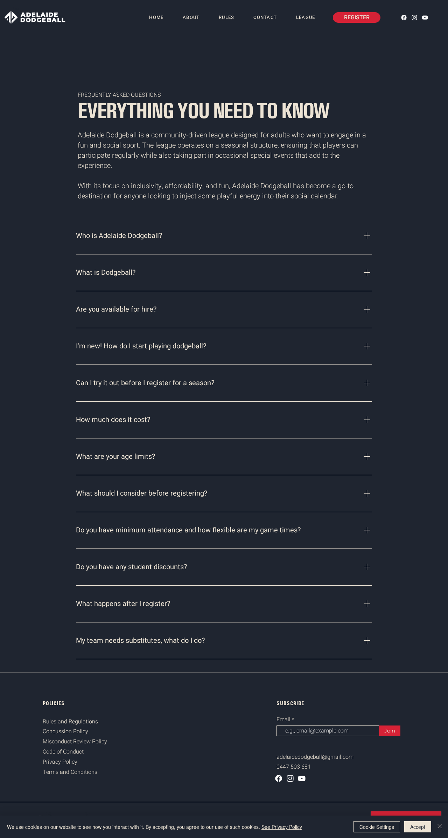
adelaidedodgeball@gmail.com (315, 757)
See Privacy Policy (281, 826)
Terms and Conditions (70, 772)
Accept (417, 826)
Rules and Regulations (70, 721)
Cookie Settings (376, 826)
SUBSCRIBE (290, 703)
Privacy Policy (60, 762)
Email (284, 719)
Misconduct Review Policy (75, 741)
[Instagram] (414, 17)
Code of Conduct (63, 752)
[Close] (439, 826)
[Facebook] (403, 17)
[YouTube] (424, 17)
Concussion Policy (65, 731)
